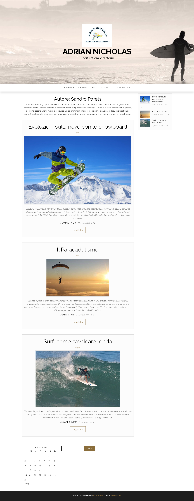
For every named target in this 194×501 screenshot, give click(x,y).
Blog (95, 87)
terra (77, 133)
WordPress (98, 495)
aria (77, 256)
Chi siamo (83, 87)
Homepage (69, 87)
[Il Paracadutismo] (77, 277)
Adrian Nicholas (97, 51)
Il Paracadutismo (77, 249)
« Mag (27, 484)
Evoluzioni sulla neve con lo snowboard (77, 126)
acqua (77, 348)
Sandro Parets (69, 223)
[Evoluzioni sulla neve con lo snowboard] (77, 170)
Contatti (106, 87)
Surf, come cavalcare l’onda (77, 341)
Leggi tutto (78, 230)
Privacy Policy (122, 87)
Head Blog (116, 495)
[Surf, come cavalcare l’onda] (77, 378)
